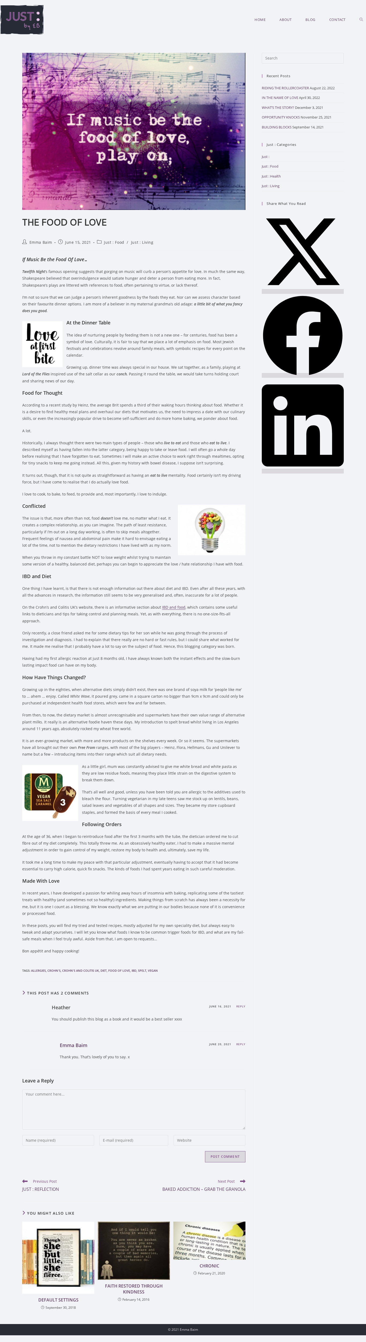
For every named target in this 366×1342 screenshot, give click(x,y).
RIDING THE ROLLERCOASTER (285, 88)
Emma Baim (40, 242)
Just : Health (271, 176)
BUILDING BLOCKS (277, 127)
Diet (103, 970)
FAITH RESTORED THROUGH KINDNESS (134, 1289)
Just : (265, 156)
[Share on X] (303, 291)
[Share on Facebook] (303, 375)
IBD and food (173, 607)
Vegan (153, 970)
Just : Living (142, 242)
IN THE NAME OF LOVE (280, 97)
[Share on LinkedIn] (303, 471)
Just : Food (114, 242)
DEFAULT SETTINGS (58, 1300)
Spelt (142, 970)
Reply (240, 1006)
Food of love (119, 970)
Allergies (38, 970)
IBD (134, 970)
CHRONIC (209, 1266)
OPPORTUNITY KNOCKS (281, 117)
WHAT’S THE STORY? (278, 107)
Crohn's (54, 970)
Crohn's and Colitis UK (80, 970)
